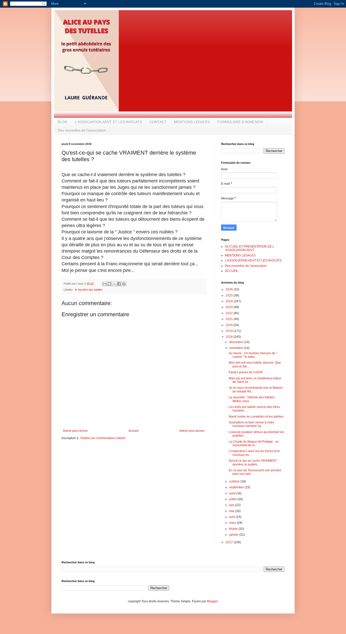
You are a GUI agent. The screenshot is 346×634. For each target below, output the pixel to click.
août (232, 493)
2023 (230, 307)
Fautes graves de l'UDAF (246, 372)
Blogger (212, 601)
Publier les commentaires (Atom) (103, 438)
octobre (234, 481)
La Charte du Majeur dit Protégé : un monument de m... (254, 443)
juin (232, 505)
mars (233, 523)
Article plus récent (75, 431)
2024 (230, 301)
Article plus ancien (192, 431)
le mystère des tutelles (89, 289)
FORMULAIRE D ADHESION (240, 122)
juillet (233, 499)
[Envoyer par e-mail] (104, 283)
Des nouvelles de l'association (82, 130)
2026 (230, 289)
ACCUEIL (231, 271)
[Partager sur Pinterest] (123, 283)
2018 (230, 337)
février (234, 529)
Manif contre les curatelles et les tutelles (256, 416)
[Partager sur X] (114, 283)
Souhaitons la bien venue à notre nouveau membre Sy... (251, 424)
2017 (230, 542)
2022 (230, 313)
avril (232, 517)
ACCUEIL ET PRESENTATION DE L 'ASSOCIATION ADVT (249, 248)
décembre (236, 342)
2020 (230, 325)
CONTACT (157, 122)
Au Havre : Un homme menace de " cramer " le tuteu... (253, 355)
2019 (230, 331)
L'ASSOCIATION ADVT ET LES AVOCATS (108, 122)
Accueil (133, 431)
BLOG (62, 122)
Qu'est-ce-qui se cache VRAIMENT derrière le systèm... (253, 462)
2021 (230, 319)
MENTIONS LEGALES (192, 122)
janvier (234, 534)
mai (232, 511)
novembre (236, 348)
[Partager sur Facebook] (119, 283)
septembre (237, 487)
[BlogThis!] (109, 283)
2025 (230, 295)
